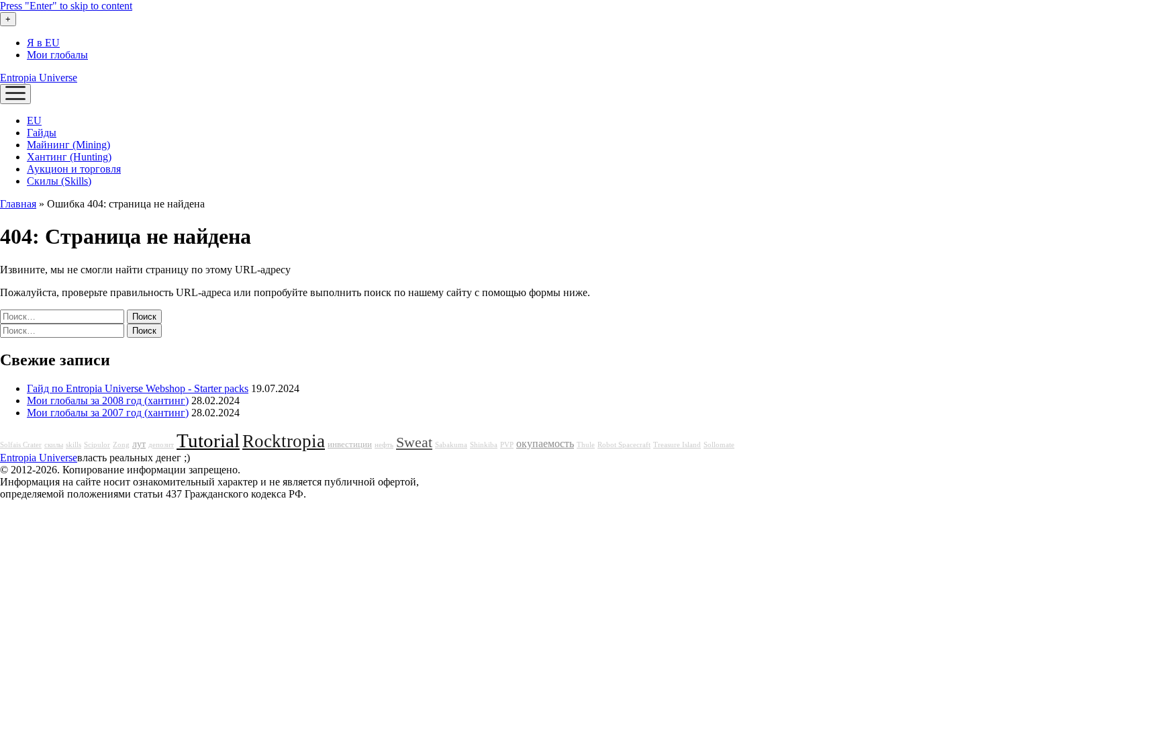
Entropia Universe (38, 77)
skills (73, 445)
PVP (507, 445)
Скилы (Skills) (59, 181)
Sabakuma (451, 445)
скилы (53, 445)
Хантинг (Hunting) (69, 156)
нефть (384, 445)
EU (34, 120)
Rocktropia (283, 441)
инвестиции (350, 444)
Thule (586, 445)
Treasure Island (677, 445)
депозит (161, 445)
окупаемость (545, 444)
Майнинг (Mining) (68, 144)
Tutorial (208, 440)
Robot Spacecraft (623, 445)
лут (139, 443)
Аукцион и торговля (74, 169)
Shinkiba (483, 445)
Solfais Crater (21, 445)
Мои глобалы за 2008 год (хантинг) (108, 400)
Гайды (41, 132)
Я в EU (43, 42)
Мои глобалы (57, 54)
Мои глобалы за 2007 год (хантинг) (108, 412)
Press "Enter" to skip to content (66, 5)
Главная (18, 203)
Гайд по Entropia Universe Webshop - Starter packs (137, 388)
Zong (121, 445)
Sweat (414, 442)
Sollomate (719, 445)
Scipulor (97, 445)
